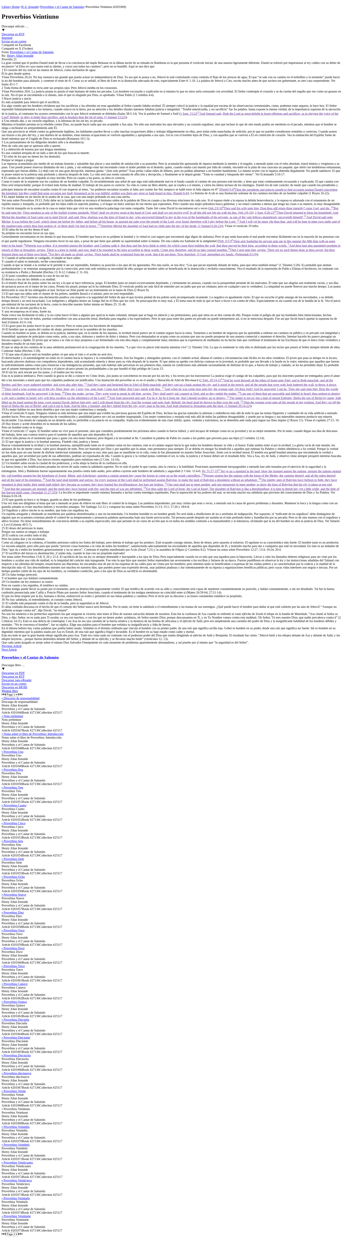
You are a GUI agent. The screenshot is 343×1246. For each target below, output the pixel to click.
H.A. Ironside (30, 7)
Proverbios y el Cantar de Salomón (62, 7)
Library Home (10, 7)
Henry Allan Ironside (20, 55)
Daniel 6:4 (169, 191)
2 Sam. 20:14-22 (171, 393)
